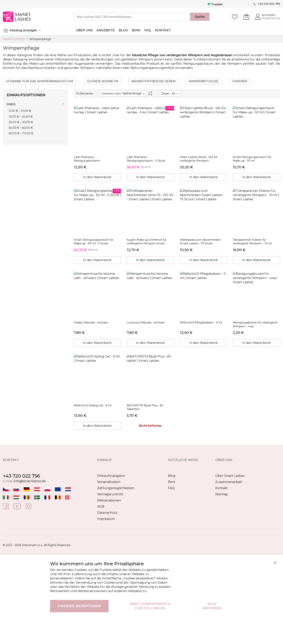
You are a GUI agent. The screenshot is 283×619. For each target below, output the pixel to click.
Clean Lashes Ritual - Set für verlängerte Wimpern (199, 158)
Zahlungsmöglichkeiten (115, 488)
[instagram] (28, 506)
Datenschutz (107, 513)
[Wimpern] (37, 489)
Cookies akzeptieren (79, 606)
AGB (100, 506)
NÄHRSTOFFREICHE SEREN (153, 81)
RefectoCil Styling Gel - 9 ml (92, 405)
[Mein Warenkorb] (246, 17)
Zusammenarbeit (228, 482)
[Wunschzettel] (235, 17)
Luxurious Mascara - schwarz (146, 322)
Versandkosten (108, 482)
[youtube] (17, 506)
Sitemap (221, 494)
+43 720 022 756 (21, 476)
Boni (171, 482)
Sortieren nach (111, 93)
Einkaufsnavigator (111, 476)
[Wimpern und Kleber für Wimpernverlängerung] (67, 497)
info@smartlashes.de (30, 481)
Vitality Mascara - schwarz (91, 322)
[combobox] (132, 17)
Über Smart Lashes (229, 476)
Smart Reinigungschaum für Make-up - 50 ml (252, 158)
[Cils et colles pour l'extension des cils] (47, 497)
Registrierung (271, 18)
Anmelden (269, 15)
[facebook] (6, 506)
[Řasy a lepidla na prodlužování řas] (6, 489)
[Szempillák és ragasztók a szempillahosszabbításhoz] (16, 497)
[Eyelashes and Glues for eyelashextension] (58, 489)
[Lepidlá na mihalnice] (16, 489)
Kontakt (221, 488)
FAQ (171, 488)
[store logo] (17, 17)
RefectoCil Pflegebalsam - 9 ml (201, 322)
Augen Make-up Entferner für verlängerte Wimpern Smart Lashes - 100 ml (147, 243)
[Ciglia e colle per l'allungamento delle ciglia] (6, 497)
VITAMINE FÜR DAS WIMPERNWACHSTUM (39, 81)
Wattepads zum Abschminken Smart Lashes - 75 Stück (200, 241)
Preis (11, 104)
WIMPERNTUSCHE (204, 81)
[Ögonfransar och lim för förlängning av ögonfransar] (37, 497)
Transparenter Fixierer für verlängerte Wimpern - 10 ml (252, 241)
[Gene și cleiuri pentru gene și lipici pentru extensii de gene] (26, 497)
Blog (171, 476)
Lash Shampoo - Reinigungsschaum (87, 158)
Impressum (106, 519)
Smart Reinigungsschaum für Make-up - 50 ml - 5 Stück (93, 241)
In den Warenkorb (97, 177)
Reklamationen (109, 500)
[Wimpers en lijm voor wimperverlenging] (68, 489)
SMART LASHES (14, 39)
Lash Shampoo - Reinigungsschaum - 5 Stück (146, 158)
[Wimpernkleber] (26, 489)
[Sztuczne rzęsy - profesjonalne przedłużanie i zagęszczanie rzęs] (47, 489)
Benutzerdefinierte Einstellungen (150, 606)
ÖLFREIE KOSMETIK (102, 81)
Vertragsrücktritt (110, 494)
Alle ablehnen (212, 606)
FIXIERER (239, 81)
